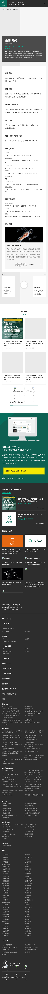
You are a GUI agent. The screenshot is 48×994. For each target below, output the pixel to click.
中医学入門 (6, 755)
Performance (7, 651)
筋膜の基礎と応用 (30, 737)
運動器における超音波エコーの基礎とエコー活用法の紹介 (12, 752)
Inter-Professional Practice (33, 735)
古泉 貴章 (28, 936)
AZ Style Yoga (29, 791)
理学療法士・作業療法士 (10, 641)
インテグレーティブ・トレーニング (12, 786)
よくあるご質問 (7, 945)
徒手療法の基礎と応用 (31, 751)
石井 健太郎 (28, 857)
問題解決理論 (29, 834)
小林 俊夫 (28, 864)
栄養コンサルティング (9, 782)
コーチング (6, 827)
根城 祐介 (6, 871)
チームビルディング (8, 829)
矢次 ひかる (28, 907)
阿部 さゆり (28, 855)
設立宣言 (27, 631)
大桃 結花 (6, 933)
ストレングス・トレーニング (10, 775)
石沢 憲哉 (28, 928)
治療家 (27, 639)
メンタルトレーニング (31, 782)
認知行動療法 (7, 803)
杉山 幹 (5, 874)
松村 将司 (6, 883)
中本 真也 (28, 921)
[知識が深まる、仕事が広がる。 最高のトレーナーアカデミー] (3, 3)
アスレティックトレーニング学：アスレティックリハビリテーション (34, 732)
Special (5, 843)
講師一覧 (9, 9)
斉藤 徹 (27, 912)
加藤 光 (5, 936)
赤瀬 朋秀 (6, 914)
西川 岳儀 (28, 893)
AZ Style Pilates (8, 795)
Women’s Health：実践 (10, 742)
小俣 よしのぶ (29, 900)
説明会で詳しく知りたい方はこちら (13, 478)
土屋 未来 (6, 859)
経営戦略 (6, 831)
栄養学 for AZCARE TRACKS (11, 720)
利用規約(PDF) (7, 949)
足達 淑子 (28, 890)
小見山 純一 (28, 878)
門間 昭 (27, 924)
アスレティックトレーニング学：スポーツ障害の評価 (12, 732)
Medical (27, 649)
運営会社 (27, 952)
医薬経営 (6, 836)
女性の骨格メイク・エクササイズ (34, 711)
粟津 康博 (6, 881)
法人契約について (30, 945)
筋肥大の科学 (29, 720)
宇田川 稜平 (28, 881)
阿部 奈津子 (6, 867)
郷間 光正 (6, 921)
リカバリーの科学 (8, 777)
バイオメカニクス (8, 770)
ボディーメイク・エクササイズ (11, 709)
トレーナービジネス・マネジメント (13, 824)
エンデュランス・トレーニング (11, 713)
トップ (3, 9)
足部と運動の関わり (31, 740)
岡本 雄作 (28, 919)
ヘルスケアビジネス (9, 834)
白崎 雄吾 (28, 905)
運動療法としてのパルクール (33, 779)
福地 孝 (27, 867)
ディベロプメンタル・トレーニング (34, 784)
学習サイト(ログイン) (9, 694)
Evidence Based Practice (11, 735)
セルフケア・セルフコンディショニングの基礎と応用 (12, 716)
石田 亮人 (6, 893)
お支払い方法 (6, 668)
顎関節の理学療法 (8, 764)
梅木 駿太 (28, 909)
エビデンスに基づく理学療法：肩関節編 (12, 745)
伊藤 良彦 (6, 878)
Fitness (5, 649)
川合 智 (5, 890)
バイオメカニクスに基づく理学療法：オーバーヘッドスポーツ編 (34, 756)
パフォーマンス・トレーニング (11, 784)
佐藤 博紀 (28, 869)
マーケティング (29, 831)
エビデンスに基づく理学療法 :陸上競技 (12, 760)
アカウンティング (29, 836)
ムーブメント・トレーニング (32, 775)
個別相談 (5, 684)
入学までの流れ (7, 673)
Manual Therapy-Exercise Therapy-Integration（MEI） (32, 787)
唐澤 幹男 (28, 888)
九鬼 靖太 (6, 919)
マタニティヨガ (29, 716)
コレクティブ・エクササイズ (32, 713)
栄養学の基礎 (29, 709)
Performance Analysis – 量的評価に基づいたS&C (12, 791)
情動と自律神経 (29, 806)
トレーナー (6, 639)
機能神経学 (6, 818)
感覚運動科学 (7, 810)
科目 (3, 699)
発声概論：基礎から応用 (10, 815)
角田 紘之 (6, 897)
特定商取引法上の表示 (10, 952)
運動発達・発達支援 (30, 803)
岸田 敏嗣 (28, 895)
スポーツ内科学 (7, 706)
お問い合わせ (7, 954)
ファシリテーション (30, 829)
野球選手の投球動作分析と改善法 (34, 795)
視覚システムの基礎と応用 (32, 813)
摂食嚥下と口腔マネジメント (33, 749)
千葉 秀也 (6, 924)
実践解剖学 (28, 706)
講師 (3, 850)
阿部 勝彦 (6, 857)
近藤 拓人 (6, 855)
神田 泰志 (28, 874)
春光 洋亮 (28, 933)
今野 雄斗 (28, 916)
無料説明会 (6, 679)
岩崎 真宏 (28, 862)
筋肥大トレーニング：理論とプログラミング (12, 723)
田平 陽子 (28, 859)
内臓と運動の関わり (31, 808)
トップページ (6, 623)
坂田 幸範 (6, 876)
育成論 (5, 806)
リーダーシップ (29, 827)
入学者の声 (6, 658)
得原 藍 (5, 862)
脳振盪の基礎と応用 (31, 810)
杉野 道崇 (6, 895)
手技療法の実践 (29, 742)
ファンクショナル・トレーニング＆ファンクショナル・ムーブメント (33, 771)
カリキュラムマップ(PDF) (10, 947)
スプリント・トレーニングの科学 (34, 777)
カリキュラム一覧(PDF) (31, 947)
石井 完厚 (6, 888)
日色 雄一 (28, 914)
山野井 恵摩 (6, 869)
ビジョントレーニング (31, 815)
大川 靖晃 (28, 931)
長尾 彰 (5, 909)
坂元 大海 (6, 907)
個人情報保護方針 (30, 949)
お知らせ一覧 (6, 493)
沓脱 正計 (28, 902)
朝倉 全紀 (28, 886)
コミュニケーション (30, 824)
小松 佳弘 (28, 871)
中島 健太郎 (6, 902)
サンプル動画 (6, 646)
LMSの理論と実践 (8, 779)
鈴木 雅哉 (6, 916)
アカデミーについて (8, 629)
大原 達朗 (6, 912)
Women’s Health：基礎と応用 (12, 737)
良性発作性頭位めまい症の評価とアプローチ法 (33, 745)
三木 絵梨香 (28, 883)
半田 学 (5, 900)
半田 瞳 (27, 897)
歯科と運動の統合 (8, 749)
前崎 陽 (27, 876)
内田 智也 (6, 928)
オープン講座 (7, 845)
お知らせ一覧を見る (17, 402)
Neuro (27, 651)
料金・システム (6, 663)
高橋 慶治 (6, 905)
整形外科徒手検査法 (31, 759)
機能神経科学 (7, 808)
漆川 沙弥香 (6, 864)
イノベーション (7, 839)
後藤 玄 (5, 926)
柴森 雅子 (6, 886)
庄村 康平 (28, 926)
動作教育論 (6, 813)
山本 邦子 (6, 931)
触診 (4, 740)
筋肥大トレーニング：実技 (32, 722)
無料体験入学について (9, 689)
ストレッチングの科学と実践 (11, 711)
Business (6, 653)
